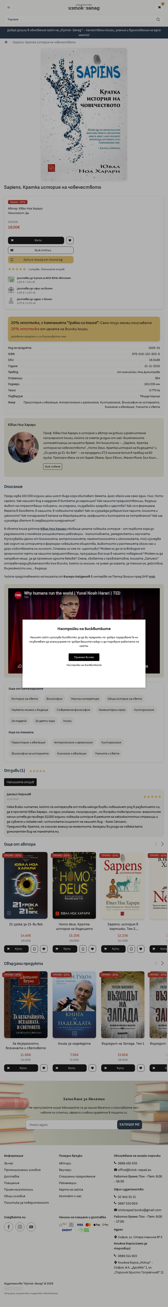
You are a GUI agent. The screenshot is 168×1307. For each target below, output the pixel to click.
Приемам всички (84, 657)
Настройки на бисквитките (84, 665)
